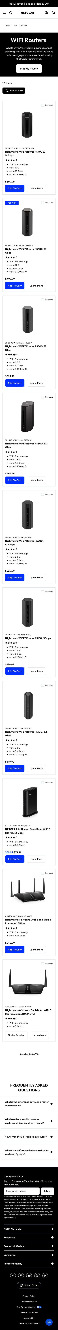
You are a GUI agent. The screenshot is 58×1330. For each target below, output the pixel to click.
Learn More (36, 188)
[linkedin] (45, 1275)
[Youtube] (29, 1275)
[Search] (9, 14)
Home (8, 25)
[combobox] (9, 14)
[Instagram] (21, 1275)
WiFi (15, 25)
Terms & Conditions (29, 1312)
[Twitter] (37, 1275)
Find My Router (29, 68)
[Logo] (27, 13)
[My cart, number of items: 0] (54, 13)
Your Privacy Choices (26, 1307)
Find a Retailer (16, 1035)
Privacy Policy (29, 1296)
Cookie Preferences (29, 1301)
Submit (47, 1191)
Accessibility (29, 1318)
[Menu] (4, 13)
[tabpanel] (29, 567)
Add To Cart (15, 188)
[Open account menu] (46, 13)
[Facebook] (13, 1275)
